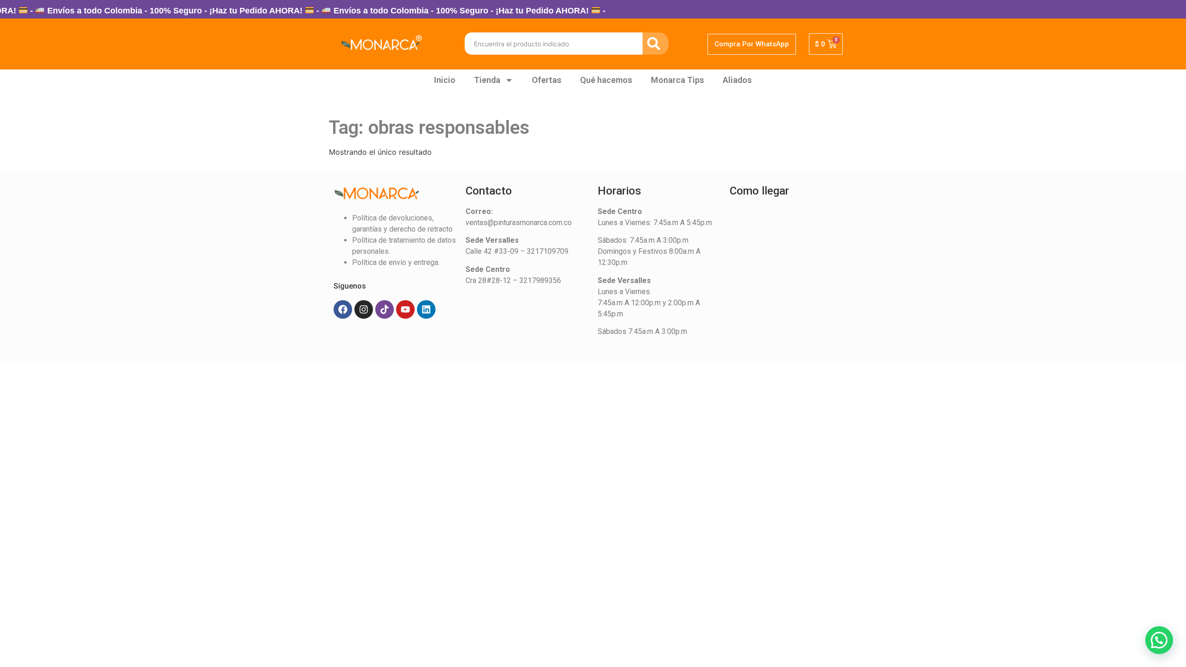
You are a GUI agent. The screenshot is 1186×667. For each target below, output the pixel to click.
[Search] (656, 43)
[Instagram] (363, 309)
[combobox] (554, 43)
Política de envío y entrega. (396, 262)
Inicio (444, 80)
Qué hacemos (606, 80)
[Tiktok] (384, 309)
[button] (1159, 640)
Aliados (737, 80)
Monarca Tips (677, 80)
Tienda (487, 80)
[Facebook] (343, 309)
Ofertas (546, 80)
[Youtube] (405, 309)
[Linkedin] (426, 309)
